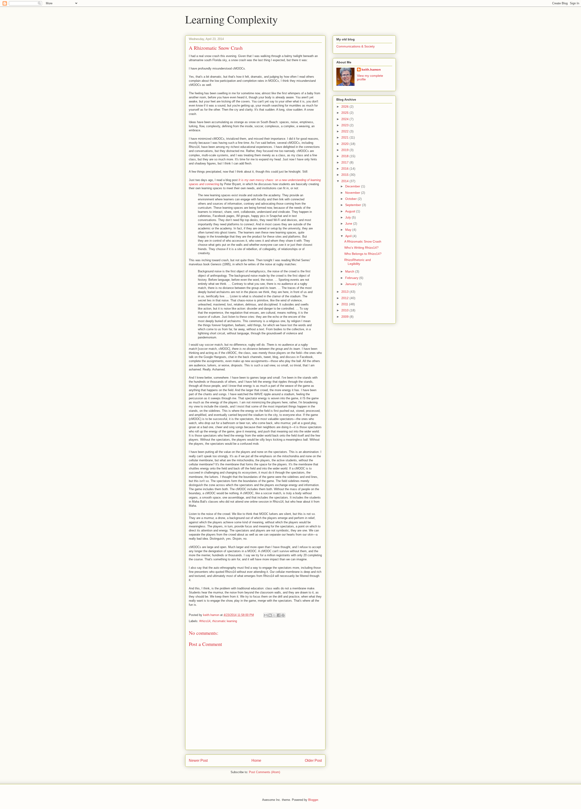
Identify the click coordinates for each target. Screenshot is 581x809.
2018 (345, 156)
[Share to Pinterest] (283, 615)
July (348, 217)
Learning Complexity (231, 19)
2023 (345, 125)
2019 (345, 150)
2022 (345, 131)
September (353, 205)
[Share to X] (274, 615)
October (351, 199)
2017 (345, 162)
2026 (345, 106)
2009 (345, 316)
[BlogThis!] (270, 615)
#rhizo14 (204, 621)
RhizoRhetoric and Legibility (357, 262)
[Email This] (265, 615)
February (352, 278)
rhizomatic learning (224, 621)
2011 (345, 304)
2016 (345, 168)
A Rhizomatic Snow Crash (362, 241)
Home (256, 760)
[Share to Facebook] (278, 615)
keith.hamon (371, 69)
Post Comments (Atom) (264, 772)
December (353, 186)
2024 (345, 119)
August (350, 211)
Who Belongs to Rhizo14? (363, 254)
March (350, 271)
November (353, 192)
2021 (345, 137)
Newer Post (198, 760)
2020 (345, 144)
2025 (345, 112)
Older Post (313, 760)
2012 (345, 298)
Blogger (313, 800)
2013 (345, 291)
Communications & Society (355, 46)
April (348, 236)
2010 (345, 310)
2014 (345, 181)
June (349, 223)
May (348, 229)
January (351, 284)
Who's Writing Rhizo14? (361, 247)
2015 (345, 174)
